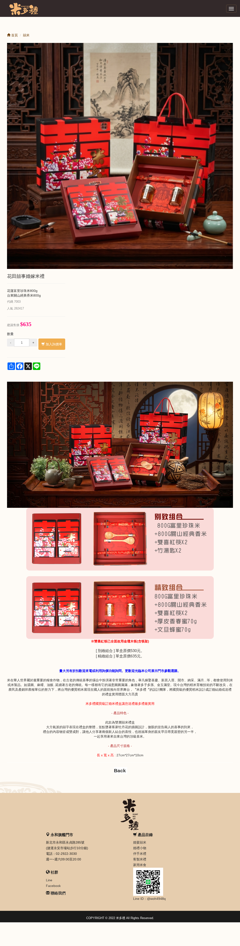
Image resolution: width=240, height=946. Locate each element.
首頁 (14, 35)
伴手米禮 (139, 854)
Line (49, 880)
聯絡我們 (58, 893)
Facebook (53, 886)
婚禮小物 (139, 848)
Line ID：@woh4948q (149, 899)
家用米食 (139, 865)
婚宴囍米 (139, 842)
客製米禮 (139, 859)
